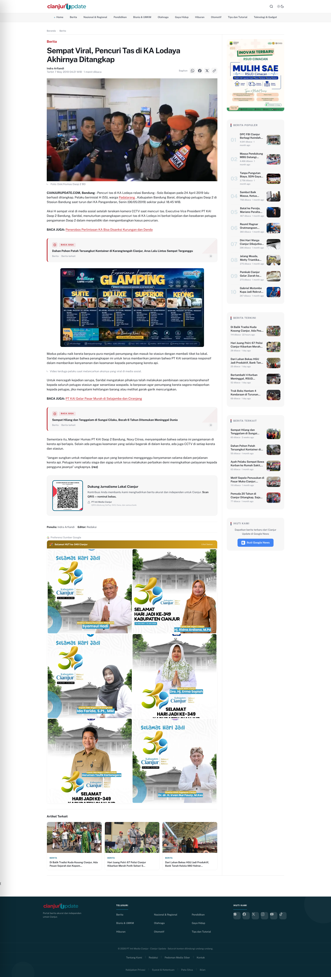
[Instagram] (264, 915)
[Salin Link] (7, 503)
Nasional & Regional (95, 17)
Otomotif (216, 17)
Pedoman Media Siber (177, 957)
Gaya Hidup (182, 17)
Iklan (203, 969)
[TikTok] (283, 915)
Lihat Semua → (208, 544)
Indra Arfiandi (55, 68)
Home (59, 17)
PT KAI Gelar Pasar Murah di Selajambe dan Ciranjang (104, 398)
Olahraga (163, 17)
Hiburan (199, 17)
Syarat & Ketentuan (163, 969)
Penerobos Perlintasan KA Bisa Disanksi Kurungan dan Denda (109, 229)
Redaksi (153, 957)
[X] (7, 493)
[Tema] (280, 6)
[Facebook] (7, 484)
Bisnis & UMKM (142, 17)
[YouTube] (273, 915)
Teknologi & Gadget (265, 17)
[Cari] (271, 6)
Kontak (201, 957)
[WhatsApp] (7, 474)
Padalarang (127, 197)
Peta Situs (187, 969)
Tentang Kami (134, 957)
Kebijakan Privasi (135, 969)
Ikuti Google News (258, 542)
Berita (73, 17)
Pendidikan (120, 17)
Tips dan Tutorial (237, 17)
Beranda (51, 31)
